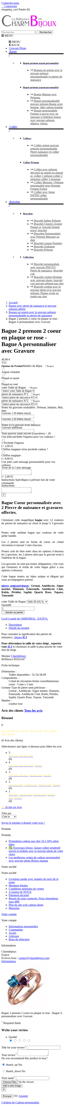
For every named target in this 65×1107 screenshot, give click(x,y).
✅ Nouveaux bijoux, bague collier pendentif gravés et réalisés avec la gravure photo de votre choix (36, 851)
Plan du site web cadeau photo (26, 904)
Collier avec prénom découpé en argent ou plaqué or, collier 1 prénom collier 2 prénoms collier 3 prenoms (46, 174)
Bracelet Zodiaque (44, 246)
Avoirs (12, 932)
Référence (7, 659)
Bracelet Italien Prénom (47, 220)
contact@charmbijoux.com (34, 958)
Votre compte (9, 914)
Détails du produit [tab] (19, 627)
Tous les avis (33, 710)
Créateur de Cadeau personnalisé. (20, 1102)
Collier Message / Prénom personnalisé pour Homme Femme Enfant (46, 185)
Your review (9, 1055)
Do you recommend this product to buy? (24, 1058)
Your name (8, 1078)
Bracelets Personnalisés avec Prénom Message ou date (45, 237)
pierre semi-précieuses (15, 585)
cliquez (20, 637)
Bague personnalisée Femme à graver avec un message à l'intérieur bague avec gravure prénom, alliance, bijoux (45, 117)
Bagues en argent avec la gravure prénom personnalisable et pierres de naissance (46, 75)
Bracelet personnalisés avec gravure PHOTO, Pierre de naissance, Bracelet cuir (46, 269)
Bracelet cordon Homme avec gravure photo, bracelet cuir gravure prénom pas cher (47, 280)
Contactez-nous (10, 2)
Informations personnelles (23, 926)
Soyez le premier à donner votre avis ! (23, 822)
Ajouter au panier (13, 612)
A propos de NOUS (20, 891)
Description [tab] (15, 624)
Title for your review (13, 1047)
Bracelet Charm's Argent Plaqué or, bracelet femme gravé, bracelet (46, 227)
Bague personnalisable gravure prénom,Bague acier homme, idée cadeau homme (46, 104)
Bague (13, 51)
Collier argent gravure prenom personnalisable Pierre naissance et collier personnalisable (44, 150)
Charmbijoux (18, 655)
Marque (5, 655)
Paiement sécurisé (19, 895)
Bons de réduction (19, 939)
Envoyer (7, 1096)
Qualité (13, 1037)
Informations (8, 961)
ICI (10, 646)
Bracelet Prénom (43, 249)
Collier (13, 126)
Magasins (14, 908)
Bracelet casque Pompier (47, 243)
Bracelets (14, 201)
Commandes (16, 929)
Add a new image (12, 1085)
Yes (14, 1064)
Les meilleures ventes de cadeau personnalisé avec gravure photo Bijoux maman (34, 859)
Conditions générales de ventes (26, 888)
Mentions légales (18, 885)
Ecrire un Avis (11, 807)
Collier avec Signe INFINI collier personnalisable (42, 195)
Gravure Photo (17, 48)
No (15, 1071)
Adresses (14, 936)
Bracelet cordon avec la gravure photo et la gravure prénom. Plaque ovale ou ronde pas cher (45, 291)
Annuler (23, 1095)
